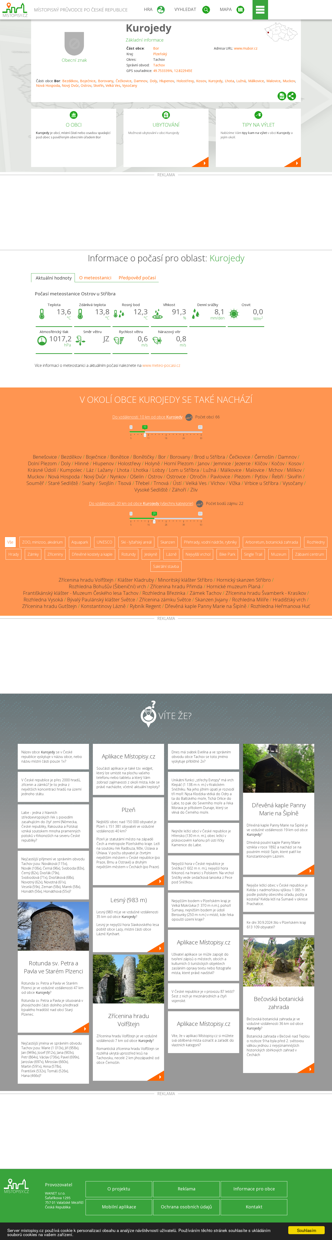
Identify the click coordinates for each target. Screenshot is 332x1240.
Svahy (88, 483)
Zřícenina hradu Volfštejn (86, 580)
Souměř (35, 483)
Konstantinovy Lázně (103, 606)
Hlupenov (166, 81)
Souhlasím (306, 1230)
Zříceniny (55, 554)
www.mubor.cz (245, 48)
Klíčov (261, 463)
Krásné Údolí (42, 470)
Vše (10, 542)
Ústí (177, 483)
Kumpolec (71, 470)
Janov (204, 463)
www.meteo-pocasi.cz (161, 365)
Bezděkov (70, 81)
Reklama (186, 1189)
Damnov (140, 81)
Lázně (171, 554)
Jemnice (222, 463)
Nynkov (118, 476)
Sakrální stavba (166, 566)
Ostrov (86, 85)
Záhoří (179, 489)
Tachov (159, 65)
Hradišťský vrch (289, 599)
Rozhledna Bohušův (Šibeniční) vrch (107, 586)
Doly (153, 81)
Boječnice (88, 81)
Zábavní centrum (309, 554)
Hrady (13, 554)
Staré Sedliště (63, 483)
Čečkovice (123, 81)
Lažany (105, 470)
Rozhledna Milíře (250, 599)
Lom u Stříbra (184, 470)
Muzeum (278, 554)
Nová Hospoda (48, 85)
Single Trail (253, 554)
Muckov (289, 81)
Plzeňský (160, 54)
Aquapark (79, 542)
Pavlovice (220, 476)
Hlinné (82, 463)
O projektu (118, 1189)
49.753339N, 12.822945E (172, 70)
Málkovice (256, 81)
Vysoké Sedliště (151, 489)
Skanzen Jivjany (211, 599)
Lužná (241, 81)
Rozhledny (316, 542)
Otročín (198, 476)
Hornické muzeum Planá (234, 586)
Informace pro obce (254, 1189)
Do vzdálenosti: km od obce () (141, 503)
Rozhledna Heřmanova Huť (280, 606)
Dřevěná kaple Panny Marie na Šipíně (205, 606)
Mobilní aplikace (119, 1207)
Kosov (201, 81)
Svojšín (106, 483)
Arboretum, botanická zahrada (271, 542)
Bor (156, 48)
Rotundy (128, 554)
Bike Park (227, 554)
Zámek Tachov (205, 593)
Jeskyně (150, 554)
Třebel (142, 483)
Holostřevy (185, 81)
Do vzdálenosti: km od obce (147, 417)
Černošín (264, 457)
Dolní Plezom (42, 463)
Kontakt (254, 1207)
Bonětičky (143, 457)
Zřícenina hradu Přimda (176, 586)
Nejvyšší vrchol (197, 554)
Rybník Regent (145, 606)
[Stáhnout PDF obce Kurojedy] (282, 96)
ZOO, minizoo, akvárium (42, 542)
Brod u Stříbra (209, 457)
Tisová (124, 483)
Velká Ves (112, 85)
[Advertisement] (166, 213)
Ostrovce (176, 476)
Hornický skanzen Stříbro (244, 580)
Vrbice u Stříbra (262, 483)
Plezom (242, 476)
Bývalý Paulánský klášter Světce (101, 599)
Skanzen (167, 542)
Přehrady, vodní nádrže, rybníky (210, 542)
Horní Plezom (179, 463)
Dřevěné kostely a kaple (92, 554)
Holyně (152, 463)
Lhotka (140, 470)
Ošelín (137, 476)
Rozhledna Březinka (163, 593)
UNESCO (104, 542)
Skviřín (98, 85)
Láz (90, 470)
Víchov (218, 483)
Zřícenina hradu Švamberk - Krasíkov (266, 593)
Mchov (276, 470)
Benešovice (45, 457)
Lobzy (158, 470)
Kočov (277, 463)
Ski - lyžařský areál (136, 542)
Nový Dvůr (70, 85)
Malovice (273, 81)
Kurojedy (149, 28)
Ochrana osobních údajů (186, 1207)
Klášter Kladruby (136, 580)
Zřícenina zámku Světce (165, 599)
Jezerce (243, 463)
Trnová (161, 483)
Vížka (234, 483)
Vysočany (129, 85)
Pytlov (261, 476)
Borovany (105, 81)
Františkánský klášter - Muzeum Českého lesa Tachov (80, 593)
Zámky (33, 554)
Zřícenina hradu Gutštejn (49, 606)
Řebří (277, 476)
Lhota (229, 81)
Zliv (194, 489)
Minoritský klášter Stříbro (185, 580)
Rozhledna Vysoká (43, 599)
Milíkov (294, 470)
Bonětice (119, 457)
